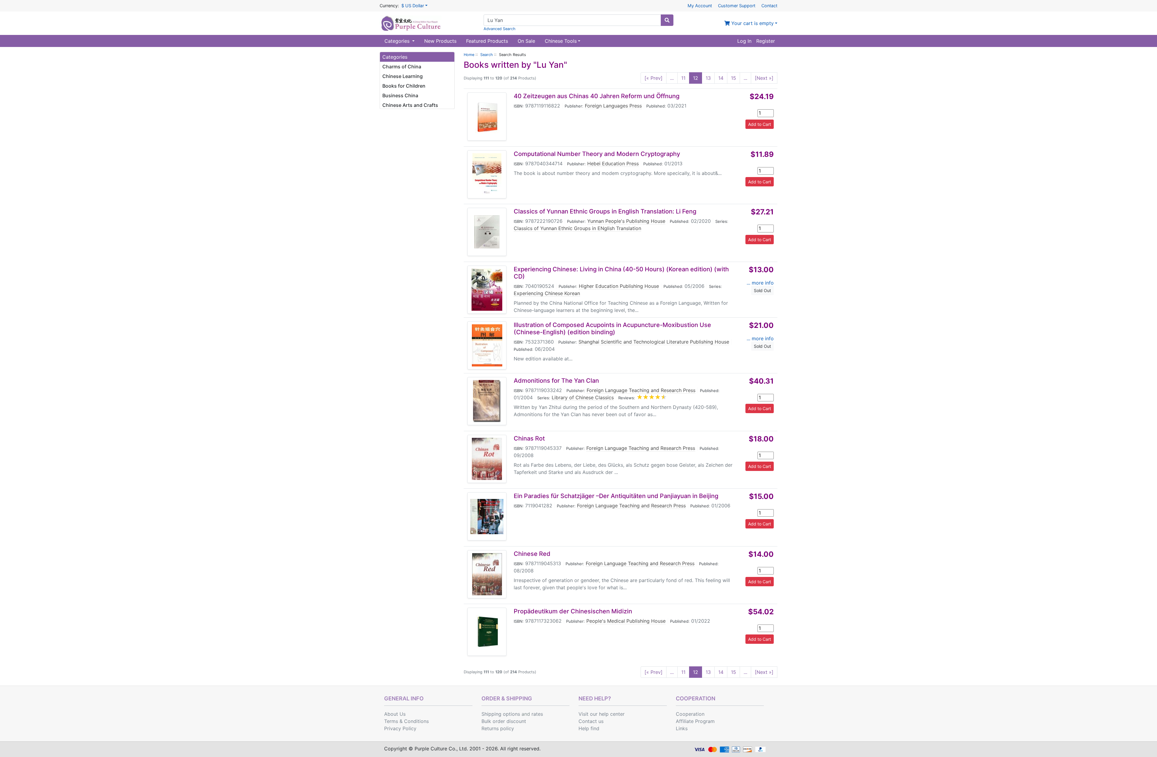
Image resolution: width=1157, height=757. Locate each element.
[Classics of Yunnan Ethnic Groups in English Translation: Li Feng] (486, 231)
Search (486, 54)
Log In (744, 41)
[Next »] (764, 78)
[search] (667, 20)
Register (765, 41)
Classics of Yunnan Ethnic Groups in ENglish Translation (577, 228)
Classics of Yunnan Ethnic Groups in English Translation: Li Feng (605, 211)
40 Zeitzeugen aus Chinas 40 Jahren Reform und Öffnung (596, 96)
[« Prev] (653, 78)
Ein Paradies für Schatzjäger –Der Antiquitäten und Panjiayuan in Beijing (616, 496)
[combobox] (572, 20)
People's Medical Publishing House (626, 621)
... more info (760, 283)
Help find (588, 728)
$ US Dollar (412, 5)
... (672, 78)
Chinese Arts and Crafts (410, 105)
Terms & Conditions (406, 721)
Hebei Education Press (613, 163)
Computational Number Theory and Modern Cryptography (597, 153)
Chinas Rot (529, 438)
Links (682, 728)
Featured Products (487, 41)
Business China (400, 95)
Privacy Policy (400, 728)
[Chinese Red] (487, 574)
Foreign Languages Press (613, 106)
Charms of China (401, 67)
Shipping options (500, 714)
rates (537, 714)
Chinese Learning (402, 76)
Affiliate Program (695, 721)
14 (720, 78)
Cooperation (690, 714)
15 (733, 78)
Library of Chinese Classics (583, 397)
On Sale (526, 41)
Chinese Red (532, 553)
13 (708, 78)
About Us (395, 714)
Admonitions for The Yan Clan (556, 380)
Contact (769, 5)
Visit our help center (601, 714)
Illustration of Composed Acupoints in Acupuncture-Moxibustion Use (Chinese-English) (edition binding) (612, 328)
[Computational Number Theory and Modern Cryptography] (486, 174)
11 (683, 78)
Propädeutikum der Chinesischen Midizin (573, 611)
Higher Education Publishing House (619, 286)
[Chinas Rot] (487, 459)
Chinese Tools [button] (561, 41)
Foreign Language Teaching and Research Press (641, 390)
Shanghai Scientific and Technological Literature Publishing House (653, 342)
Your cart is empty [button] (752, 23)
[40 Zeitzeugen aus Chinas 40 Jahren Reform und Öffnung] (486, 116)
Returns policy (497, 728)
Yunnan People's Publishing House (626, 221)
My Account (700, 5)
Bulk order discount (503, 721)
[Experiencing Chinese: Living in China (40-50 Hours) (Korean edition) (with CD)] (487, 290)
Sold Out (762, 290)
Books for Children (403, 86)
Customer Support (736, 5)
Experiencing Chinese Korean (547, 293)
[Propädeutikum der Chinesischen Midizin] (486, 631)
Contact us (591, 721)
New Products (440, 41)
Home (469, 54)
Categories (397, 41)
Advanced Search (500, 28)
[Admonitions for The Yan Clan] (487, 401)
